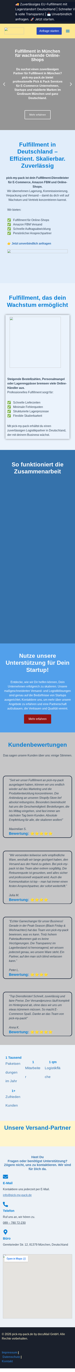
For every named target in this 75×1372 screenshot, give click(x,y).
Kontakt (7, 1361)
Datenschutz (11, 1356)
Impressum (9, 1352)
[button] (68, 31)
